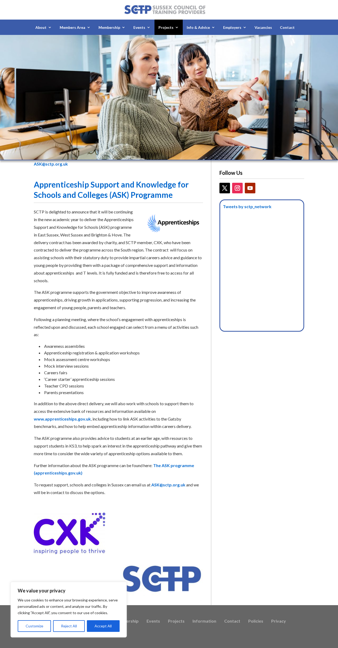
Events (153, 621)
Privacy (278, 621)
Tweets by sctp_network (247, 206)
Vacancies (263, 27)
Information (204, 621)
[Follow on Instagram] (237, 188)
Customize (34, 626)
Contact (287, 27)
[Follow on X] (224, 188)
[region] (69, 609)
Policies (255, 621)
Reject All (69, 626)
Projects (176, 621)
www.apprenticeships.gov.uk (62, 418)
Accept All (103, 626)
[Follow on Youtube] (250, 188)
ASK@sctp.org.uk (51, 163)
